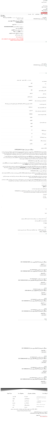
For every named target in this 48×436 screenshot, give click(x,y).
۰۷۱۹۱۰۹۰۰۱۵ (38, 404)
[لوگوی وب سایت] (45, 0)
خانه (22, 17)
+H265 (31, 120)
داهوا (31, 83)
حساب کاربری (26, 400)
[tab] (29, 80)
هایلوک (14, 398)
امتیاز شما (45, 194)
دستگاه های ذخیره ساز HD (7, 17)
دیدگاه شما (45, 197)
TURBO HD (30, 86)
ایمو (13, 407)
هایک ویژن (14, 396)
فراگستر (31, 143)
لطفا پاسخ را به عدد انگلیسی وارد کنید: (41, 220)
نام (46, 208)
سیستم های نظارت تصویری (16, 17)
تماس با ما (26, 396)
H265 (31, 126)
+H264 (31, 117)
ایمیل (46, 213)
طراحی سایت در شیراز (14, 409)
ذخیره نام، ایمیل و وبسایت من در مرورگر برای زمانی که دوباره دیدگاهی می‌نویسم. (34, 218)
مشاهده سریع (45, 385)
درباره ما (25, 407)
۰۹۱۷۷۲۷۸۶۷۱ (38, 402)
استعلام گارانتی (26, 398)
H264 (31, 123)
